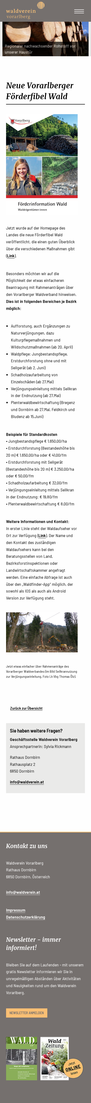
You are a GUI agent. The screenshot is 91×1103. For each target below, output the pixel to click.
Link (11, 255)
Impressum (15, 910)
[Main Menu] (79, 11)
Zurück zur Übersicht (26, 708)
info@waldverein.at (27, 781)
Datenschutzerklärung (25, 917)
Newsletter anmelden (26, 1013)
